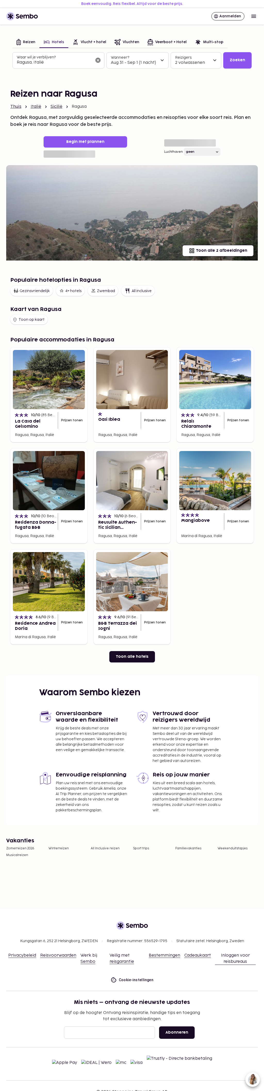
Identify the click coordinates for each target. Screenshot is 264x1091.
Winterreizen (58, 848)
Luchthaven (173, 152)
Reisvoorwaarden (58, 955)
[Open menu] (254, 16)
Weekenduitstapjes (233, 848)
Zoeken (237, 60)
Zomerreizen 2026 (20, 848)
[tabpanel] (132, 60)
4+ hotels (73, 291)
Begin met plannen (85, 141)
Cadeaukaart (197, 955)
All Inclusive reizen (105, 848)
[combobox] (54, 62)
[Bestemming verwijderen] (98, 60)
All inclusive (142, 291)
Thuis (15, 106)
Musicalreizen (17, 855)
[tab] (25, 42)
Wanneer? (120, 57)
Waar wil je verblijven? (36, 57)
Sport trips (141, 848)
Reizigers (183, 57)
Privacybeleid (22, 955)
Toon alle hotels (132, 656)
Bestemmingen (164, 955)
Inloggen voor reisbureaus (235, 958)
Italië (36, 106)
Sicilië (56, 106)
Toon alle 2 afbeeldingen (221, 250)
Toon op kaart (32, 319)
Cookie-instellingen (136, 980)
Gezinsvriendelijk (35, 291)
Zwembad (106, 291)
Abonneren (177, 1032)
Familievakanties (188, 848)
